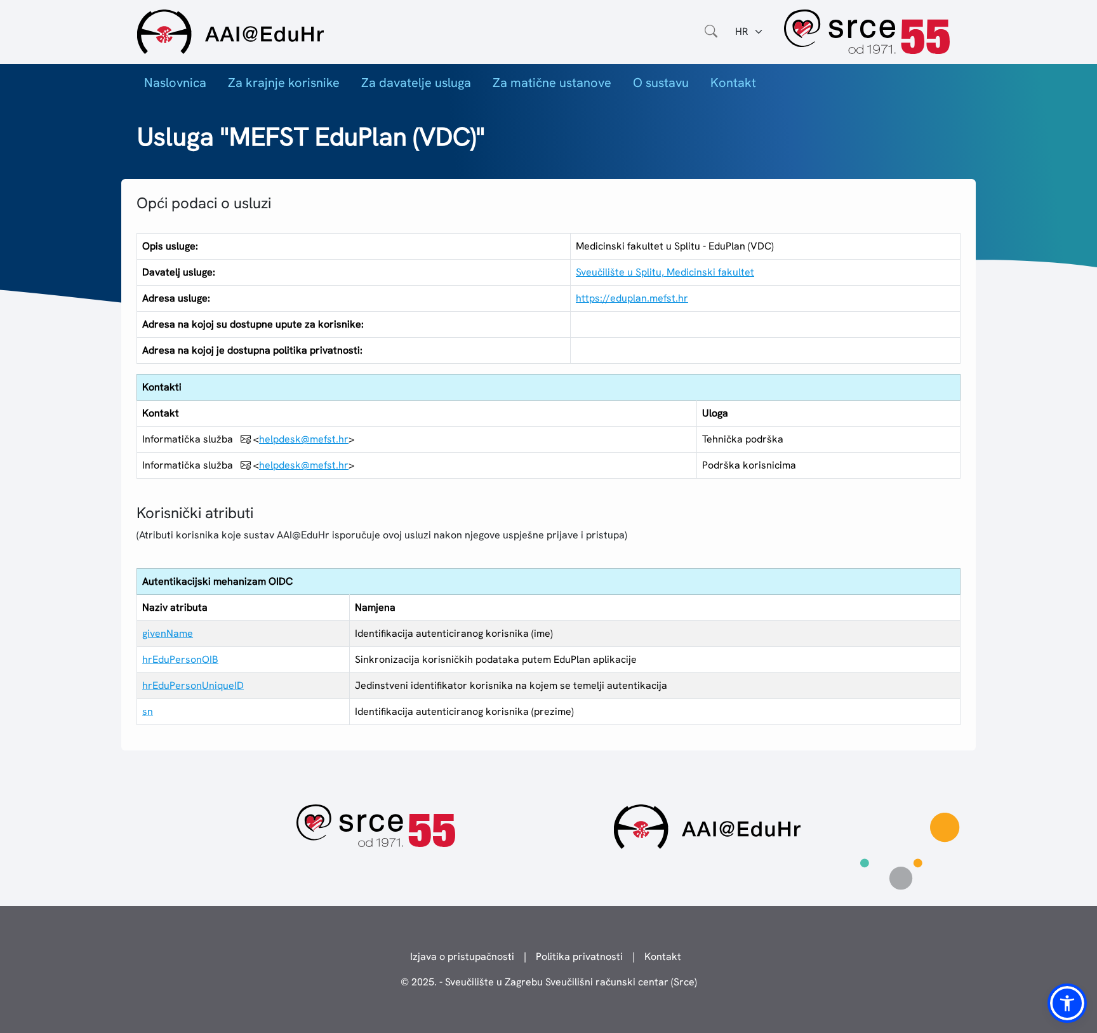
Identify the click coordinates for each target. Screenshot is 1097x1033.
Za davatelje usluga (416, 82)
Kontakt (733, 82)
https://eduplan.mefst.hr (632, 298)
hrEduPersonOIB (180, 659)
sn (147, 711)
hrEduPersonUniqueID (193, 685)
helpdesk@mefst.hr (304, 439)
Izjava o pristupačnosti (462, 956)
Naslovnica (175, 82)
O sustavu (661, 82)
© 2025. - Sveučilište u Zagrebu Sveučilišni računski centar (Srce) (549, 982)
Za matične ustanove (552, 82)
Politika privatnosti (579, 956)
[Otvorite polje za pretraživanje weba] (711, 32)
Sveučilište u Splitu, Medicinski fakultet (665, 272)
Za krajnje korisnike (284, 82)
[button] (1067, 1003)
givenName (167, 633)
